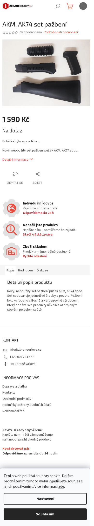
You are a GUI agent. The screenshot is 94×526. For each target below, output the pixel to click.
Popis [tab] (11, 270)
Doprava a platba (14, 386)
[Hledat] (58, 6)
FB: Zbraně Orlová (22, 364)
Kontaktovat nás (16, 449)
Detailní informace (15, 159)
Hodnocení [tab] (26, 270)
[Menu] (83, 6)
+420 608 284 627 (22, 357)
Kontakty (8, 392)
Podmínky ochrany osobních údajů (26, 404)
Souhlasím (45, 514)
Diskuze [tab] (42, 270)
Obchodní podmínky (16, 398)
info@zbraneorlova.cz (25, 349)
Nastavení (45, 498)
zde (61, 486)
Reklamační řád (13, 411)
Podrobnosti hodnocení (61, 32)
